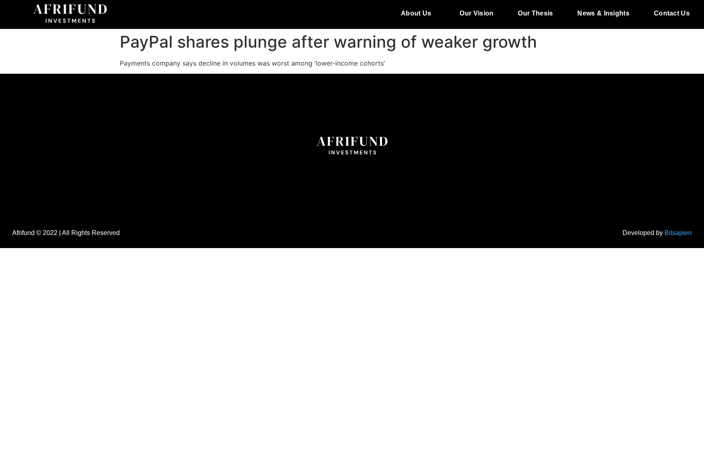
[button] (418, 13)
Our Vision (476, 13)
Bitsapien (678, 232)
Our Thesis (535, 13)
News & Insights (603, 13)
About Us (416, 13)
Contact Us (672, 13)
